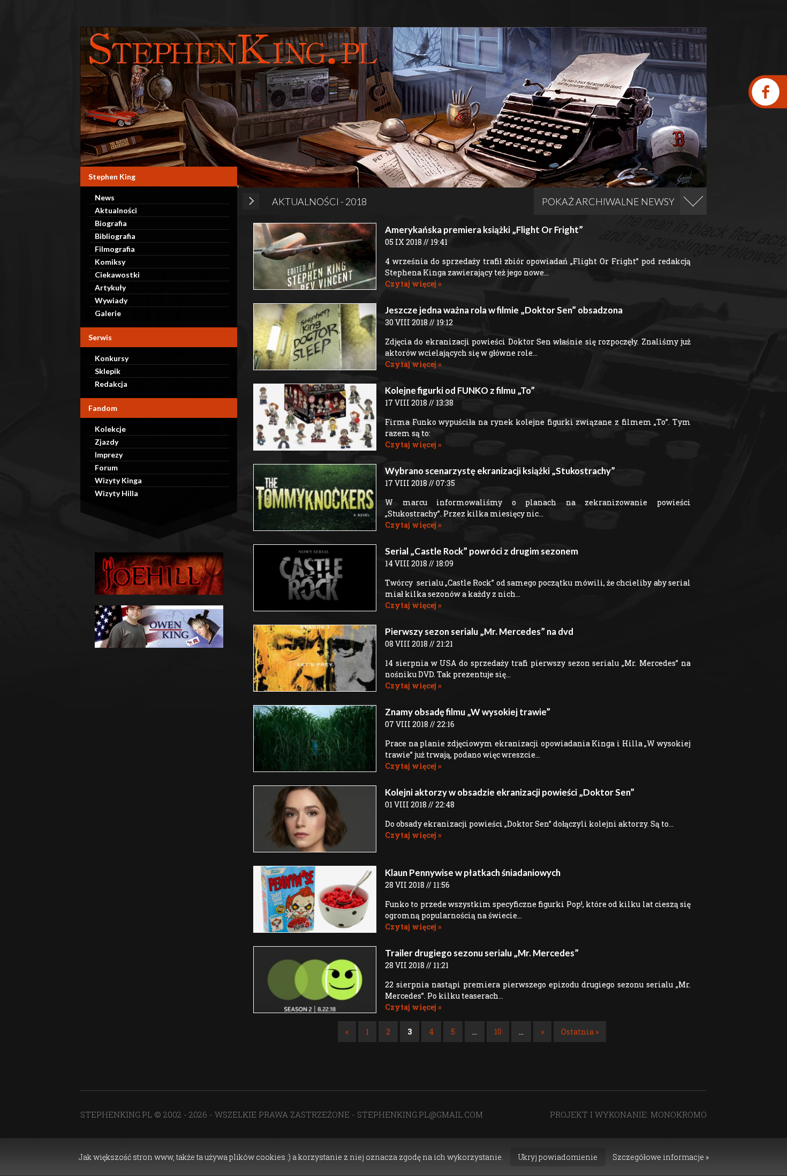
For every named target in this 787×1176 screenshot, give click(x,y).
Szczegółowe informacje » (660, 1157)
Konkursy (111, 358)
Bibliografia (115, 236)
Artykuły (110, 287)
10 (498, 1032)
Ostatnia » (580, 1032)
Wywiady (111, 300)
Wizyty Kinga (118, 480)
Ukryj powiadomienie (557, 1157)
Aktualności (116, 210)
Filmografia (115, 248)
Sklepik (107, 371)
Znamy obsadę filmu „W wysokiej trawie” (467, 711)
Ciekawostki (117, 274)
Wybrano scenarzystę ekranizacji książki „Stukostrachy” (500, 470)
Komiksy (110, 261)
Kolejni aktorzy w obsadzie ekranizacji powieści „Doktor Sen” (509, 792)
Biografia (111, 223)
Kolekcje (110, 428)
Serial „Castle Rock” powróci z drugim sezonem (481, 551)
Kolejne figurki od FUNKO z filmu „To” (460, 390)
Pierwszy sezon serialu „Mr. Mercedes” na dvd (479, 631)
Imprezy (109, 454)
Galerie (108, 313)
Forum (106, 467)
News (105, 197)
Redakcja (111, 383)
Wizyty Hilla (116, 493)
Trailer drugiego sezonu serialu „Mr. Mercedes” (482, 952)
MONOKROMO (678, 1114)
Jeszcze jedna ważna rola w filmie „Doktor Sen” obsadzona (504, 310)
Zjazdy (106, 441)
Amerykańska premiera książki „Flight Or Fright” (484, 229)
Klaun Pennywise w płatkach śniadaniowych (473, 872)
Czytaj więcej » (413, 284)
